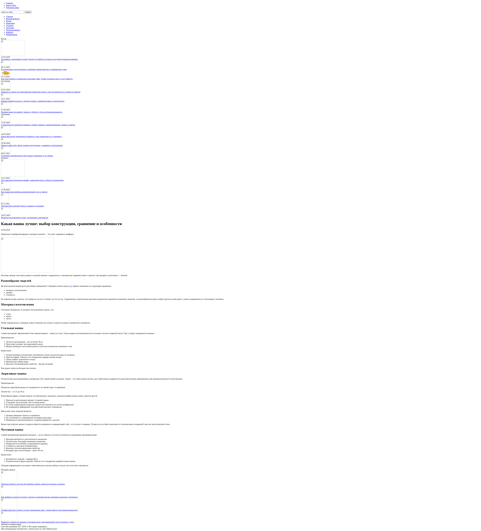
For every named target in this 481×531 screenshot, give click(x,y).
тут (70, 286)
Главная (9, 3)
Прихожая (10, 23)
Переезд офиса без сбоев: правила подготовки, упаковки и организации (32, 145)
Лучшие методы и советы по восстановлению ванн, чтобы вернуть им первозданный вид (39, 510)
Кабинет (9, 32)
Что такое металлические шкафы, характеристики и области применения (32, 180)
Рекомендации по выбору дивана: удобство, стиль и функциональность (31, 112)
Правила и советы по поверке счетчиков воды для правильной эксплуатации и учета (37, 522)
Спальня (9, 25)
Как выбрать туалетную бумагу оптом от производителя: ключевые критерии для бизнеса (39, 497)
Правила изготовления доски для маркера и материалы (24, 218)
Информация (11, 34)
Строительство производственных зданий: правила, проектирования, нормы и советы (38, 125)
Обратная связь (12, 8)
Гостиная (10, 28)
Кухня (8, 21)
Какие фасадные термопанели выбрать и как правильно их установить (31, 136)
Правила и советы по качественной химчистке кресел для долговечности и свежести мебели (40, 92)
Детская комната (13, 30)
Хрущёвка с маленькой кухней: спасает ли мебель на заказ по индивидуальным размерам (39, 59)
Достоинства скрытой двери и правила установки (22, 206)
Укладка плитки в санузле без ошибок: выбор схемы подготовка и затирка (33, 484)
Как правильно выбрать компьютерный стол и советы (24, 192)
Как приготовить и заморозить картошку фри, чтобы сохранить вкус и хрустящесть (37, 79)
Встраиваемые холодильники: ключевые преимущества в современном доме (34, 69)
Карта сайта (11, 5)
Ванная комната (13, 19)
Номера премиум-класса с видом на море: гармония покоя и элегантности (32, 101)
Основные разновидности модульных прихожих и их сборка (27, 156)
